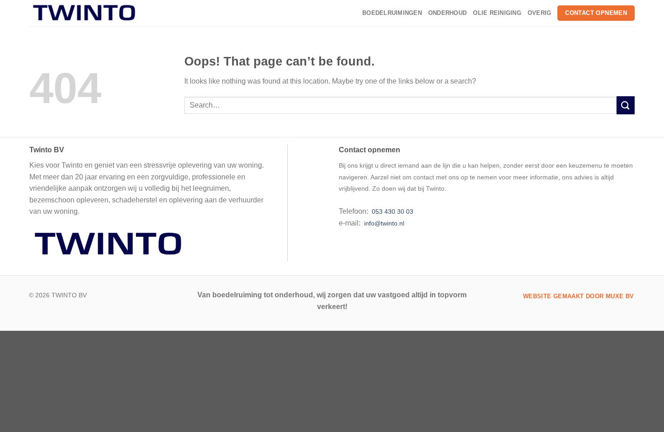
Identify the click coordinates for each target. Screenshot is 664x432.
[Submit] (626, 105)
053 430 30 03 (391, 211)
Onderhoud (447, 12)
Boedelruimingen (392, 12)
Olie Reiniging (497, 12)
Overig (540, 12)
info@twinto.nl (384, 223)
